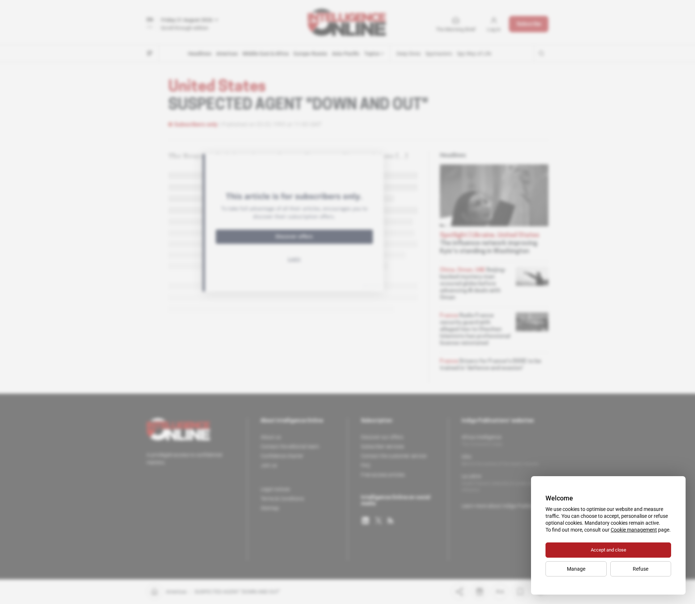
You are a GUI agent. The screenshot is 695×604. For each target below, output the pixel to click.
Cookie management (634, 530)
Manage (576, 569)
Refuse (640, 569)
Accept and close (608, 550)
